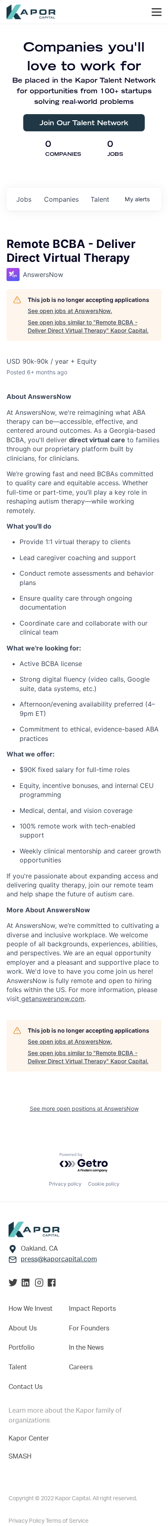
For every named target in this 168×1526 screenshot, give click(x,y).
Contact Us (25, 1387)
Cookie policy (103, 1184)
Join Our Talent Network (84, 122)
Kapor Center (29, 1438)
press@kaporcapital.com (59, 1259)
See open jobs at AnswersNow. (70, 310)
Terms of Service (67, 1521)
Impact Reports (92, 1308)
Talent (18, 1367)
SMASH (20, 1456)
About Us (23, 1328)
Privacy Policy (27, 1521)
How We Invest (31, 1308)
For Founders (89, 1328)
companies (61, 199)
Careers (81, 1367)
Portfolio (22, 1347)
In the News (86, 1347)
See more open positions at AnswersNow (84, 1108)
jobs (23, 199)
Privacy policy (65, 1184)
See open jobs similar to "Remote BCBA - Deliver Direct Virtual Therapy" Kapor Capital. (88, 326)
